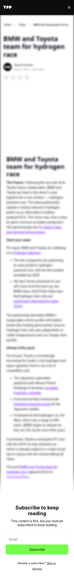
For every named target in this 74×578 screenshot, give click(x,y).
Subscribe (37, 549)
